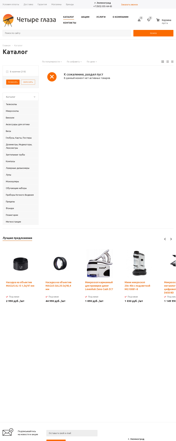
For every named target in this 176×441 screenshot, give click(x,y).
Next (170, 239)
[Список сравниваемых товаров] (139, 21)
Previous (165, 239)
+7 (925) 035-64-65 (102, 6)
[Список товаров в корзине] (164, 23)
